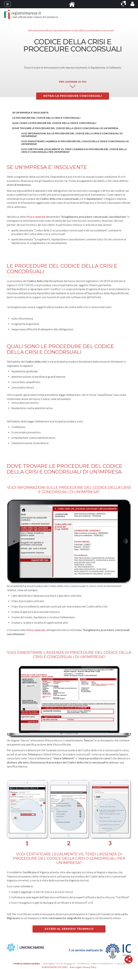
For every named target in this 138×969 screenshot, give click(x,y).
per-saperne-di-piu (72, 81)
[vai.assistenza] (123, 3)
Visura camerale (35, 216)
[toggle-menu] (7, 4)
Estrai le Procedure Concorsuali (72, 95)
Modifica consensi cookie (26, 963)
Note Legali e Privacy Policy (83, 967)
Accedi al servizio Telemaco (69, 928)
